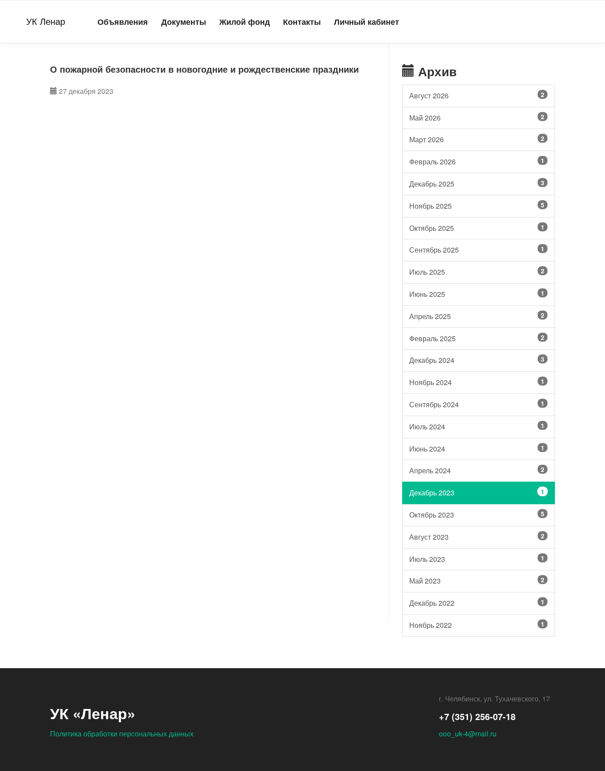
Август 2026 (476, 95)
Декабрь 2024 (476, 359)
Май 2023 (476, 580)
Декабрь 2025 (476, 183)
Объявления (122, 21)
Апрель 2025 (476, 316)
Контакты (302, 21)
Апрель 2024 (476, 470)
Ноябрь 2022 (476, 624)
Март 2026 (476, 139)
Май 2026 (476, 117)
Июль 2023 (476, 558)
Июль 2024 (476, 426)
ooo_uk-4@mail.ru (467, 733)
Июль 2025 (476, 271)
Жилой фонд (244, 21)
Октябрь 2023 (476, 514)
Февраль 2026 (476, 161)
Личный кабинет (366, 21)
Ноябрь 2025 (476, 205)
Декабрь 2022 (476, 602)
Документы (183, 21)
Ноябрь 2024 (476, 382)
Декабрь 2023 (476, 492)
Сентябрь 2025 (476, 249)
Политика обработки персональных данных (122, 733)
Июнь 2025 (476, 293)
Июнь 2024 (476, 448)
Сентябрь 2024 (476, 404)
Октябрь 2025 (476, 227)
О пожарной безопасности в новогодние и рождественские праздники (204, 68)
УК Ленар (45, 21)
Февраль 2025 (476, 338)
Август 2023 (476, 536)
